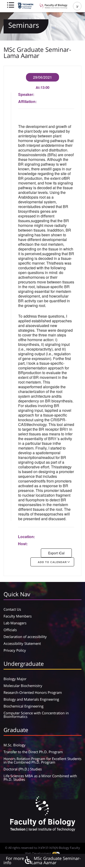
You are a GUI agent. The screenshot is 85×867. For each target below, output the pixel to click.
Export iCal (56, 553)
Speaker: (26, 94)
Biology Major (15, 678)
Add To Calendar (52, 562)
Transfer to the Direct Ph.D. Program (33, 751)
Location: (26, 536)
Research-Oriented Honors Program (33, 692)
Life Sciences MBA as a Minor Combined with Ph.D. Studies (40, 777)
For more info (14, 860)
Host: (23, 543)
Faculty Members (18, 616)
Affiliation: (27, 101)
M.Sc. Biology (15, 745)
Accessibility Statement (22, 643)
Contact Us (12, 609)
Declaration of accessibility (25, 636)
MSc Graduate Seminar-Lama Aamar (56, 860)
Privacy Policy (15, 650)
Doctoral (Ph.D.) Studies (23, 769)
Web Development (38, 853)
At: (38, 87)
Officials (10, 629)
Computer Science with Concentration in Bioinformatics (36, 715)
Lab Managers (15, 623)
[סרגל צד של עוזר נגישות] (27, 860)
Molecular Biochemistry (23, 685)
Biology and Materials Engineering (31, 699)
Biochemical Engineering (23, 706)
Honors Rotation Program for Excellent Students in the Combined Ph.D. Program (42, 760)
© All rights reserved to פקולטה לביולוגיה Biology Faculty (42, 848)
